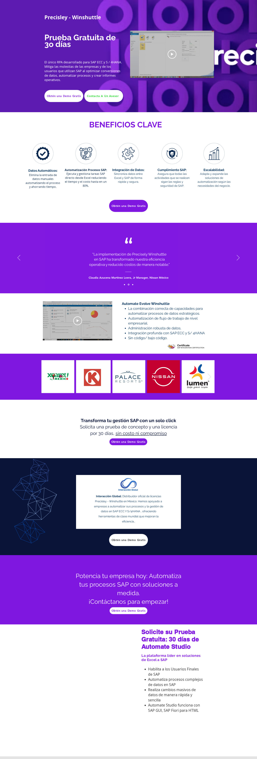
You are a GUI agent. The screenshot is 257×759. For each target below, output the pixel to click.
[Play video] (172, 54)
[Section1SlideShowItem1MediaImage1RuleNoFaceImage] (124, 284)
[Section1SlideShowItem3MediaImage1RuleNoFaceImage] (132, 284)
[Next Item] (209, 376)
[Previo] (18, 258)
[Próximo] (238, 258)
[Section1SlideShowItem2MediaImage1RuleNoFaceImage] (128, 284)
